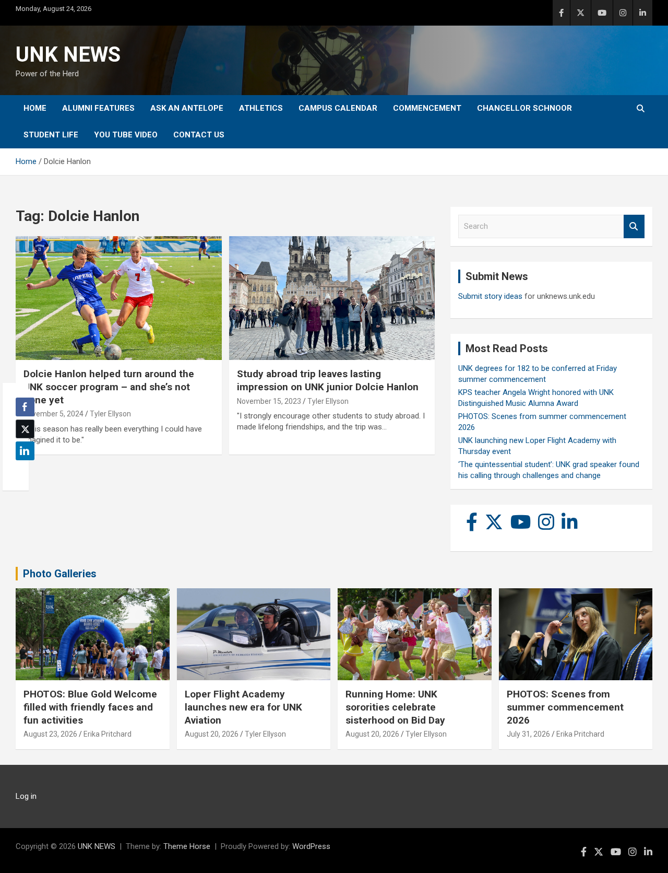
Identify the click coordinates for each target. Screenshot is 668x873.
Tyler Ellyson (110, 414)
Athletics (261, 108)
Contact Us (198, 134)
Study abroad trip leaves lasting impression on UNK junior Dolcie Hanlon (328, 380)
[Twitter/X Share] (25, 429)
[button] (22, 471)
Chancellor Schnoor (524, 108)
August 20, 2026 (211, 734)
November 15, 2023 (269, 401)
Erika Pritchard (108, 734)
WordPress (311, 846)
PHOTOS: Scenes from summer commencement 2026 (565, 707)
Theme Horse (186, 846)
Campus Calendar (338, 108)
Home (34, 108)
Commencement (427, 108)
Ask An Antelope (186, 108)
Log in (26, 796)
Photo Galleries (60, 573)
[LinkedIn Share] (25, 450)
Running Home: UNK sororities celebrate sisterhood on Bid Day (395, 707)
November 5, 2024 (53, 414)
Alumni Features (98, 108)
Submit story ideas (490, 296)
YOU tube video (126, 134)
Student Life (50, 134)
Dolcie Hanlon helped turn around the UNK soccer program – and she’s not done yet (108, 386)
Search (634, 226)
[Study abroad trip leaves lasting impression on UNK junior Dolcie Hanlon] (331, 298)
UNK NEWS (68, 54)
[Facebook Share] (25, 407)
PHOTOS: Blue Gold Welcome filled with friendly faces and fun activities (90, 707)
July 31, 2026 (528, 734)
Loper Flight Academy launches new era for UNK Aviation (243, 707)
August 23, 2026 (50, 734)
